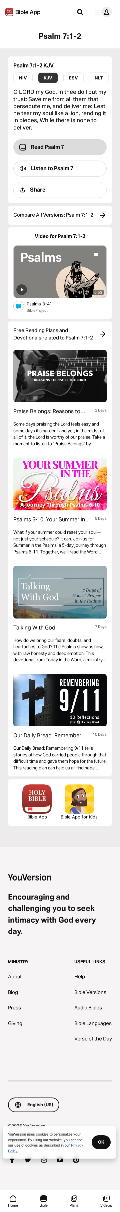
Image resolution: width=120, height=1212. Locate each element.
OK (101, 1142)
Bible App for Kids (79, 816)
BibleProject (37, 310)
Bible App (37, 816)
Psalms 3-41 (45, 303)
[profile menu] (102, 12)
